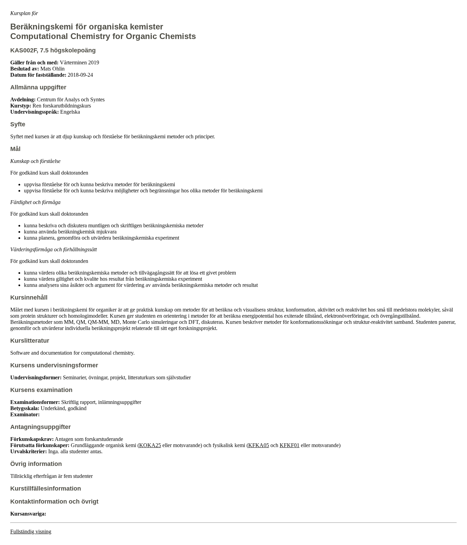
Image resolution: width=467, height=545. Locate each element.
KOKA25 (150, 445)
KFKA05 (258, 445)
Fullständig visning (30, 531)
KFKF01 (289, 445)
